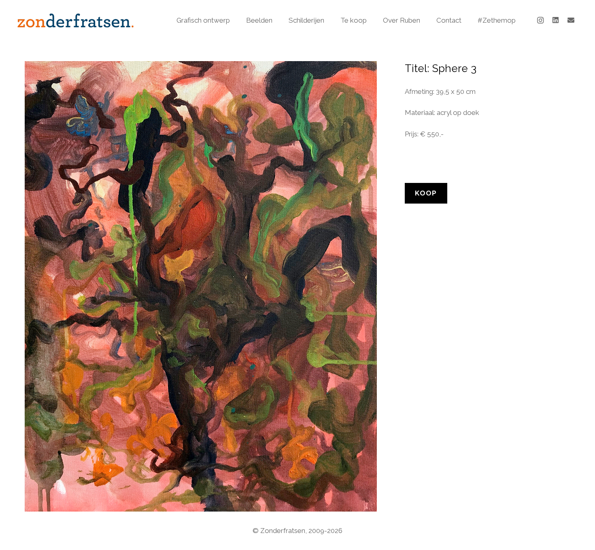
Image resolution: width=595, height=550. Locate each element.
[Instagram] (540, 20)
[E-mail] (571, 20)
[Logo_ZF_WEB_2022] (75, 20)
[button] (234, 20)
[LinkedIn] (556, 20)
